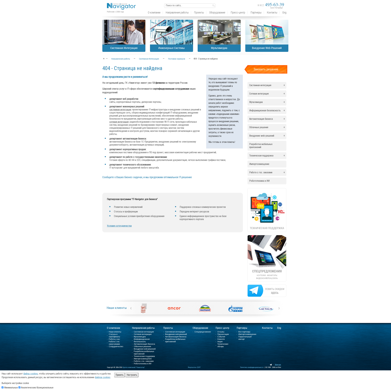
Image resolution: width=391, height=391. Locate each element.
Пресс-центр (222, 327)
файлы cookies (30, 373)
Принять (119, 374)
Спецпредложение (202, 332)
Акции (220, 342)
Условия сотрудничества (119, 225)
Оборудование (200, 327)
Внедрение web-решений (267, 135)
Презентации (223, 334)
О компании (113, 327)
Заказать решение (266, 69)
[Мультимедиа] (219, 32)
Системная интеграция (267, 85)
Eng (279, 327)
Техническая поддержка (267, 155)
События (221, 337)
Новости (221, 339)
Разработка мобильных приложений (260, 146)
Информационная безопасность (267, 110)
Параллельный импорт (245, 338)
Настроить (132, 374)
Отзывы (220, 332)
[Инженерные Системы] (171, 32)
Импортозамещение (259, 164)
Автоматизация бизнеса (267, 118)
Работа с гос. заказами (267, 172)
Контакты (267, 327)
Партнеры (242, 327)
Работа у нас (114, 339)
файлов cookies (102, 377)
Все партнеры (244, 332)
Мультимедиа (267, 102)
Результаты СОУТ (194, 367)
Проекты (168, 327)
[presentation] (131, 308)
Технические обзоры (222, 345)
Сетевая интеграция (267, 93)
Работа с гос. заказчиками (114, 343)
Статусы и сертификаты (114, 335)
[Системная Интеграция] (123, 32)
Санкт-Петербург (276, 8)
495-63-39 (271, 4)
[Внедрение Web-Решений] (266, 32)
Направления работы (143, 327)
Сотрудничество (116, 346)
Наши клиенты (117, 308)
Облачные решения (267, 127)
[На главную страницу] (122, 4)
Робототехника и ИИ (259, 180)
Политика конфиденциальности (251, 367)
